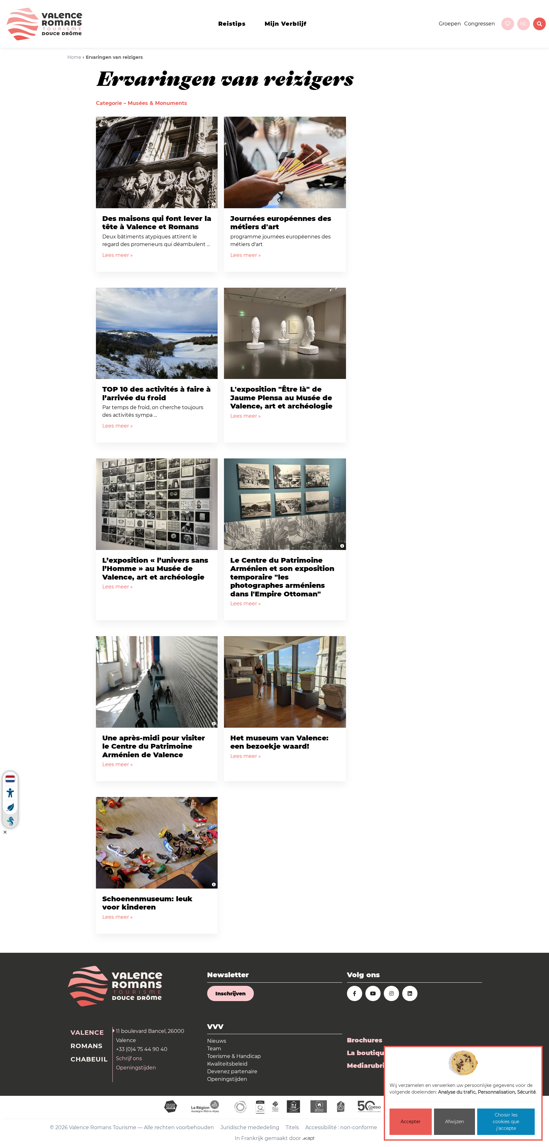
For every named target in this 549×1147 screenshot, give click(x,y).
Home (74, 57)
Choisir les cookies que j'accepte (506, 1121)
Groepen (450, 24)
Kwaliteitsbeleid (227, 1064)
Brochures (364, 1040)
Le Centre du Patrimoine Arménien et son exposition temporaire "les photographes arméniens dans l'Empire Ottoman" (282, 577)
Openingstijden (136, 1068)
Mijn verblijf (286, 23)
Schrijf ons (129, 1058)
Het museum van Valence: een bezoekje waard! (279, 742)
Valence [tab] (87, 1032)
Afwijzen (454, 1121)
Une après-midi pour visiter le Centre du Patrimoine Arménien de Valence (153, 746)
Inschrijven (230, 994)
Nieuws (216, 1041)
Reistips (232, 23)
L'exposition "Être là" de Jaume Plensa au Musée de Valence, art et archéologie (281, 397)
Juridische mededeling (249, 1127)
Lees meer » (117, 255)
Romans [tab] (87, 1046)
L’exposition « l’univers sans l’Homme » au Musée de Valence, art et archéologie (155, 568)
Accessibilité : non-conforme (341, 1127)
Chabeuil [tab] (89, 1059)
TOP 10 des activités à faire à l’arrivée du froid (156, 393)
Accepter (411, 1121)
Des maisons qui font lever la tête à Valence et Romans (156, 222)
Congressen (479, 24)
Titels (292, 1127)
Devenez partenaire (232, 1071)
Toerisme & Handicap (234, 1056)
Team (214, 1049)
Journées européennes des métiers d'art (280, 222)
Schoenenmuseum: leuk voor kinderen (147, 903)
